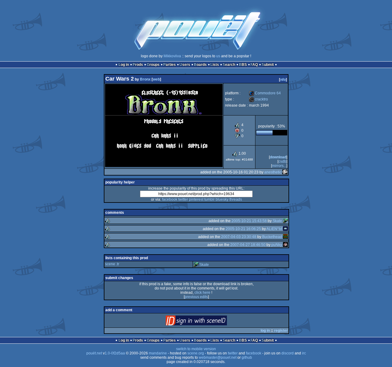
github (247, 357)
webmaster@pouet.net (217, 357)
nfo (283, 80)
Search (229, 64)
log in (265, 330)
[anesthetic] (284, 172)
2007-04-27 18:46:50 (248, 245)
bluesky (222, 199)
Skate (277, 221)
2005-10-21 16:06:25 (243, 229)
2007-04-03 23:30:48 (238, 237)
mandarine (158, 353)
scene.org (195, 353)
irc (304, 353)
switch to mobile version (196, 349)
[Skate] (285, 221)
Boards (200, 64)
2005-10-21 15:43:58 (249, 221)
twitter (183, 199)
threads (235, 199)
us (218, 56)
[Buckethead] (285, 237)
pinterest (196, 199)
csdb (282, 161)
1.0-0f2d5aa (115, 353)
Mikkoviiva (172, 56)
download (278, 157)
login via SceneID (206, 321)
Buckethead (272, 237)
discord (287, 353)
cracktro (258, 99)
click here (202, 292)
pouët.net (94, 353)
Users (184, 64)
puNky (276, 245)
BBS (243, 64)
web (156, 79)
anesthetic (272, 172)
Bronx (145, 79)
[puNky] (285, 245)
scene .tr (112, 264)
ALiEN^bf (274, 229)
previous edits (196, 297)
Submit (268, 64)
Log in (124, 64)
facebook (169, 199)
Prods (138, 64)
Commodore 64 (265, 93)
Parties (169, 64)
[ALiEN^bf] (285, 229)
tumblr (209, 199)
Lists (214, 64)
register (281, 330)
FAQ (254, 64)
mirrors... (279, 166)
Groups (153, 64)
